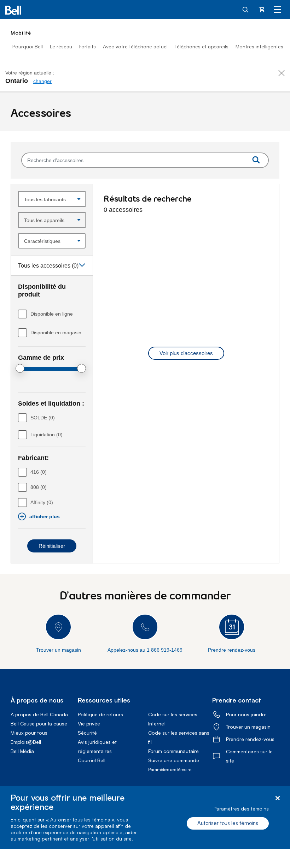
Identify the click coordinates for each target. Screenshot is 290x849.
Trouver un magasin (248, 727)
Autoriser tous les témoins (227, 823)
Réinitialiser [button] (52, 546)
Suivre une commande (173, 760)
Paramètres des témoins (241, 809)
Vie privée (89, 724)
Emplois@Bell (26, 742)
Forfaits (87, 46)
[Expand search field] (246, 9)
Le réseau (61, 46)
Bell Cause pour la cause (39, 724)
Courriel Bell (91, 760)
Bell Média (22, 751)
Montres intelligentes (259, 46)
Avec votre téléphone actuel (135, 46)
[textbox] (145, 160)
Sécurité (87, 733)
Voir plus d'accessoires (186, 353)
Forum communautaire (173, 751)
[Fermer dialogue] (277, 798)
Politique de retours (100, 714)
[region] (145, 817)
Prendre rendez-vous (250, 739)
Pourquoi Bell (27, 46)
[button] (52, 265)
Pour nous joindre (246, 714)
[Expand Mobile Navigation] (278, 9)
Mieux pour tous (29, 733)
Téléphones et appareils (201, 46)
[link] (42, 81)
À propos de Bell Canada (39, 714)
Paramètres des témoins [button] (169, 769)
